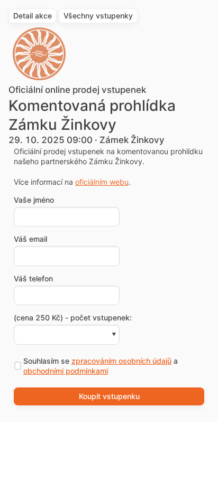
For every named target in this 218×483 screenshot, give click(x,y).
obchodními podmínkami (65, 370)
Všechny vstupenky (98, 15)
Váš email (30, 239)
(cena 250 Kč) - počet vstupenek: (73, 318)
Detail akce (32, 15)
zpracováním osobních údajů (121, 360)
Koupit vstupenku (109, 396)
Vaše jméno (34, 200)
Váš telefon (33, 278)
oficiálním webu (102, 181)
